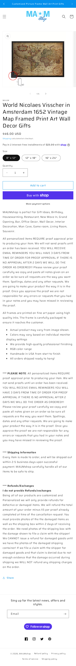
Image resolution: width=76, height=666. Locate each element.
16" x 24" (51, 158)
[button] (4, 17)
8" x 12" (11, 158)
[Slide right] (46, 94)
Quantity (8, 166)
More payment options (38, 203)
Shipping (7, 138)
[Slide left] (30, 94)
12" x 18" (30, 158)
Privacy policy (58, 653)
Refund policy (41, 653)
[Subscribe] (65, 614)
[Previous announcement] (4, 4)
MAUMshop (25, 653)
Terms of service (30, 659)
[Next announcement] (72, 4)
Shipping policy (49, 659)
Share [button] (10, 578)
